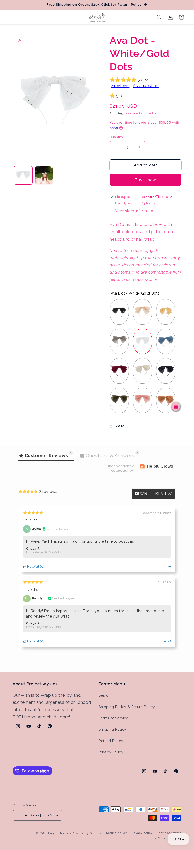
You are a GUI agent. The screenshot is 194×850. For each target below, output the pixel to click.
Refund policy (116, 833)
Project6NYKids (59, 833)
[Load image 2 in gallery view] (44, 175)
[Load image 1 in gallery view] (23, 175)
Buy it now (145, 180)
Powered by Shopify (86, 833)
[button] (10, 17)
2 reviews (120, 85)
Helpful (32, 566)
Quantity (116, 137)
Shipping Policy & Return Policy (127, 707)
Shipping (116, 113)
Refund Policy (111, 741)
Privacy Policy (111, 752)
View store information (135, 211)
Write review (155, 493)
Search (105, 695)
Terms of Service (113, 718)
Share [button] (120, 426)
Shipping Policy (112, 729)
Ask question (146, 85)
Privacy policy (142, 833)
